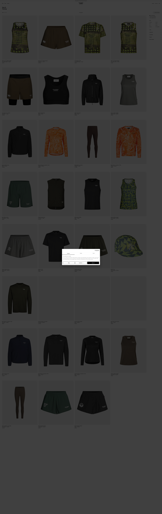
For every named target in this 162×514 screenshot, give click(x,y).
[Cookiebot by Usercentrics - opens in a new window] (95, 250)
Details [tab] (81, 253)
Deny (69, 262)
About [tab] (94, 253)
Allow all (93, 262)
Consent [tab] (68, 253)
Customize (80, 262)
